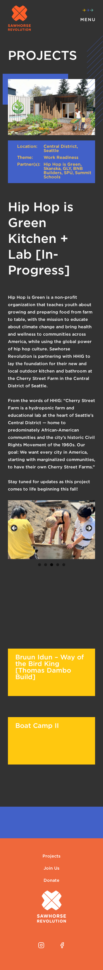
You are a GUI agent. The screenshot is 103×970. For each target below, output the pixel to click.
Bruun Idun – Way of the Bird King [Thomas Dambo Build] (49, 667)
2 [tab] (45, 564)
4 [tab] (57, 564)
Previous (14, 528)
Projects (51, 856)
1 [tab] (39, 564)
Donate (51, 880)
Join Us (51, 868)
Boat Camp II (37, 725)
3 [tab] (51, 564)
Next (88, 528)
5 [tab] (63, 564)
